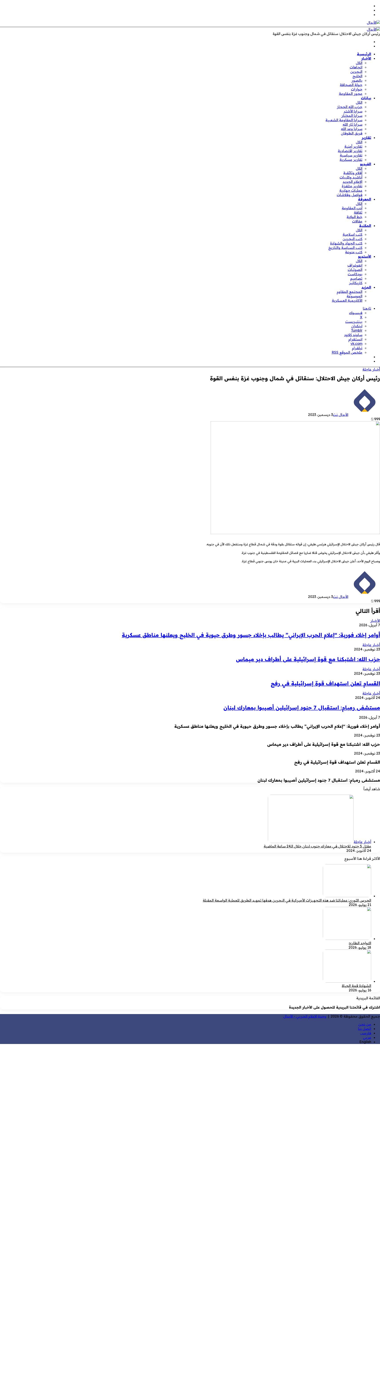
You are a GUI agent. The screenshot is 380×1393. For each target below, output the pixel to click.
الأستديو (364, 256)
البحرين (356, 71)
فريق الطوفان (351, 133)
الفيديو (365, 164)
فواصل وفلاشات (349, 195)
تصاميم (356, 278)
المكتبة (365, 225)
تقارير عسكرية (351, 159)
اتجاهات (356, 67)
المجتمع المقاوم (349, 291)
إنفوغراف (354, 265)
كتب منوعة (353, 252)
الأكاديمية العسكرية (347, 300)
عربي (367, 1037)
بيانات (366, 98)
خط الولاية (354, 217)
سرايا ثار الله (352, 124)
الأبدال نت (340, 414)
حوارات (356, 89)
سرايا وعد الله (351, 129)
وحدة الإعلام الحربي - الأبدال (304, 1016)
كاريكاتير (355, 283)
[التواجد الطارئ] (347, 938)
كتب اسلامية (352, 234)
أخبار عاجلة (371, 369)
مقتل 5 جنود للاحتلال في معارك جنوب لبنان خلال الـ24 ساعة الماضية (317, 846)
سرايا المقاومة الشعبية (343, 120)
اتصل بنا (364, 1028)
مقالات (357, 221)
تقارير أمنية (353, 146)
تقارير (366, 137)
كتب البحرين (352, 239)
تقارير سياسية (351, 155)
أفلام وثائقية (352, 173)
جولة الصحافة (351, 85)
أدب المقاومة (352, 208)
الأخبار (366, 58)
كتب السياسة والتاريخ (345, 247)
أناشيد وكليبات (351, 177)
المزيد (366, 287)
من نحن (364, 1024)
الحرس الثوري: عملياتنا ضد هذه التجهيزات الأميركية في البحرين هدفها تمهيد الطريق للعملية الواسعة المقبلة (287, 900)
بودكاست (355, 274)
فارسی (365, 1033)
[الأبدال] (373, 22)
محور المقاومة (350, 93)
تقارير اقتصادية (350, 151)
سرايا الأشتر (352, 111)
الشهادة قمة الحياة (356, 985)
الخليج (357, 76)
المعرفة (364, 199)
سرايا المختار (351, 115)
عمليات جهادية (350, 190)
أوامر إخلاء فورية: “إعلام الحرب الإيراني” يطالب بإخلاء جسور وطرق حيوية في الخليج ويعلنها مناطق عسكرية (251, 635)
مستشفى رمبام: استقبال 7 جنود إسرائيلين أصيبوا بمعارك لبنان (301, 707)
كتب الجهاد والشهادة (346, 243)
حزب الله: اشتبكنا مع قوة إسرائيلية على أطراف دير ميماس (308, 659)
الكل (359, 63)
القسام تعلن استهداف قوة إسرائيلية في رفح (325, 683)
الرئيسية (364, 54)
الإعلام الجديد (352, 181)
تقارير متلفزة (352, 186)
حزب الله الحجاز (349, 107)
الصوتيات (355, 269)
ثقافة (358, 212)
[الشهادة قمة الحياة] (347, 981)
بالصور (356, 80)
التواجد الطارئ (360, 943)
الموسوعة (354, 296)
